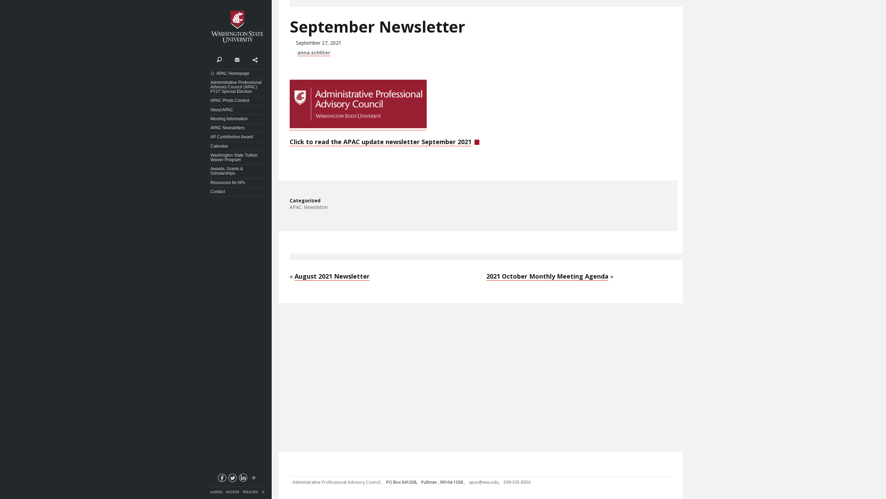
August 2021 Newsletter (332, 276)
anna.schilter (313, 52)
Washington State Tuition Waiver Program (233, 157)
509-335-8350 (517, 482)
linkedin (243, 479)
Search (219, 59)
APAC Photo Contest (229, 100)
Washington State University (237, 27)
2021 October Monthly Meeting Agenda (547, 276)
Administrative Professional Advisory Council (336, 482)
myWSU (216, 492)
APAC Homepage (233, 73)
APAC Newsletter (309, 207)
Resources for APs (227, 182)
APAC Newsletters (227, 127)
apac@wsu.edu (484, 482)
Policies (250, 492)
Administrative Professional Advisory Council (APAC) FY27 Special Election (236, 87)
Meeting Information (229, 118)
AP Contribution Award (231, 136)
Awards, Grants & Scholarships (226, 171)
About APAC (221, 109)
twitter (232, 479)
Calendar (219, 146)
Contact (237, 59)
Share (255, 59)
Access (232, 492)
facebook (221, 479)
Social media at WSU (253, 479)
